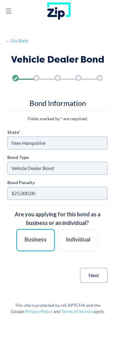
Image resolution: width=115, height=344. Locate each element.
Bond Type (18, 157)
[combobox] (57, 143)
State (13, 132)
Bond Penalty (21, 182)
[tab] (15, 79)
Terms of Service (77, 311)
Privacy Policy (38, 311)
